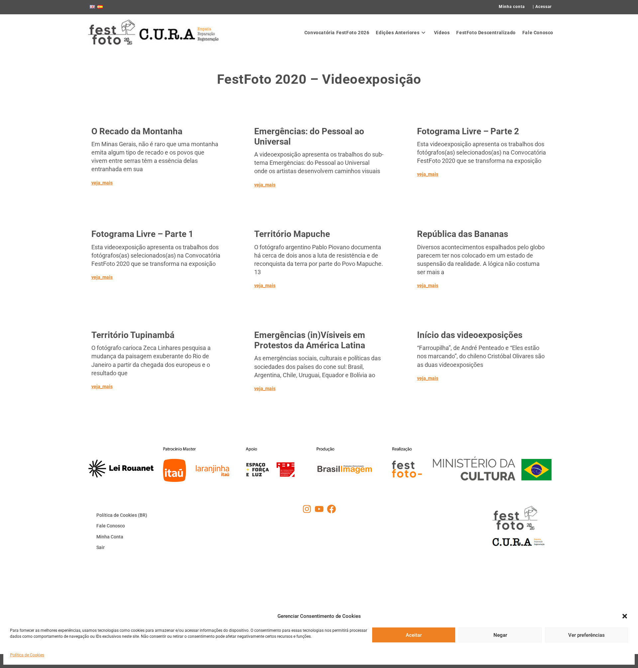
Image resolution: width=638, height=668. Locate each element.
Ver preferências (586, 635)
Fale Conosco (110, 525)
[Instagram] (306, 508)
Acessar (543, 6)
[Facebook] (331, 508)
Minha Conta (109, 536)
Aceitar (414, 635)
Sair (100, 547)
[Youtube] (319, 508)
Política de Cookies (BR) (121, 515)
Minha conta (512, 6)
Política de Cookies (27, 655)
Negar (500, 635)
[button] (624, 616)
